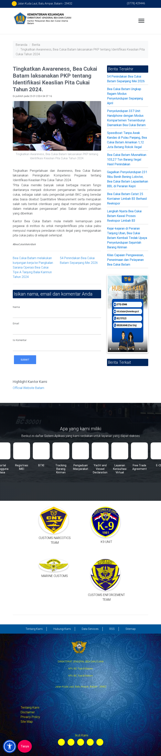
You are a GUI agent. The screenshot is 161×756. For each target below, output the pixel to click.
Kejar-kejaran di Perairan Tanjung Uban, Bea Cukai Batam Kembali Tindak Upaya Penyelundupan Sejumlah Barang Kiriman (127, 238)
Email (16, 323)
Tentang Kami (30, 707)
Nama (16, 307)
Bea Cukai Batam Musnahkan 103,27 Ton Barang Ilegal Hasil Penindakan (126, 159)
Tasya (25, 746)
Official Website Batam (28, 388)
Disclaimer (28, 712)
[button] (9, 746)
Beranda (21, 45)
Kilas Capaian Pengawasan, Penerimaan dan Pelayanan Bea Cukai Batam (125, 259)
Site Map (27, 721)
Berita (36, 45)
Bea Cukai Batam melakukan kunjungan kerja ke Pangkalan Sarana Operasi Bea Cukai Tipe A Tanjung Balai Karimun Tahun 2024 (33, 267)
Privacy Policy (30, 717)
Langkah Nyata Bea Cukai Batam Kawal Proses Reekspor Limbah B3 (124, 215)
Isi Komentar (20, 340)
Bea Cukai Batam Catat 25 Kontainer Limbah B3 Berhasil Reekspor (127, 198)
